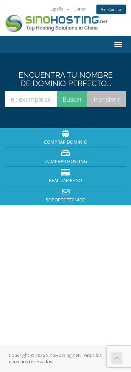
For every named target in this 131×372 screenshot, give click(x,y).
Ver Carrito (111, 9)
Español (58, 9)
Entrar (80, 9)
